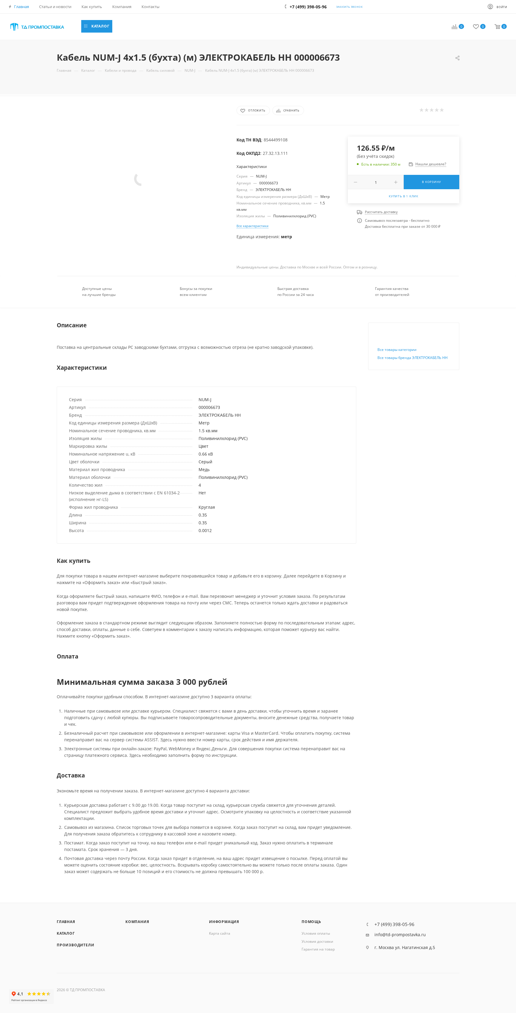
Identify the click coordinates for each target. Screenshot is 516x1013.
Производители (75, 945)
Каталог (66, 933)
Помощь (311, 921)
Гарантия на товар (318, 949)
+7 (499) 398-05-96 (394, 924)
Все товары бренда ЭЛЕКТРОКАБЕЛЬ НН (412, 357)
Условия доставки (317, 941)
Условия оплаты (316, 933)
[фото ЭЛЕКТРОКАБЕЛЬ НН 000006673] (141, 179)
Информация (224, 921)
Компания (137, 921)
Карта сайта (219, 933)
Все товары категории (397, 349)
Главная (66, 921)
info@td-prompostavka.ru (400, 934)
